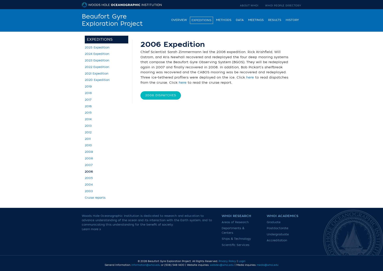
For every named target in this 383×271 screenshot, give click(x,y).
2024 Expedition (97, 54)
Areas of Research (235, 222)
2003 (89, 191)
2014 (88, 119)
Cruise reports (95, 198)
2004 (89, 185)
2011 (88, 139)
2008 (89, 158)
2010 (88, 145)
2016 (88, 106)
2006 (89, 172)
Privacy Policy (227, 261)
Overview (179, 20)
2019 (88, 86)
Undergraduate (278, 234)
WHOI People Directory (283, 5)
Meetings (256, 20)
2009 (89, 152)
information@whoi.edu (145, 265)
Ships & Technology (236, 239)
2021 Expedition (96, 74)
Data (240, 20)
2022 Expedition (97, 67)
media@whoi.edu (267, 265)
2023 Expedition (97, 60)
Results (274, 20)
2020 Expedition (97, 80)
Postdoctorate (277, 228)
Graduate (273, 222)
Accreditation (277, 240)
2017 (88, 100)
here (250, 77)
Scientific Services (235, 245)
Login (242, 261)
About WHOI (249, 5)
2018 (88, 93)
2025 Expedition (97, 47)
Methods (223, 20)
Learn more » (91, 229)
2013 (88, 126)
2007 (89, 165)
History (292, 20)
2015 (88, 113)
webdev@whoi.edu (222, 265)
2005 (89, 178)
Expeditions (201, 20)
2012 (88, 132)
